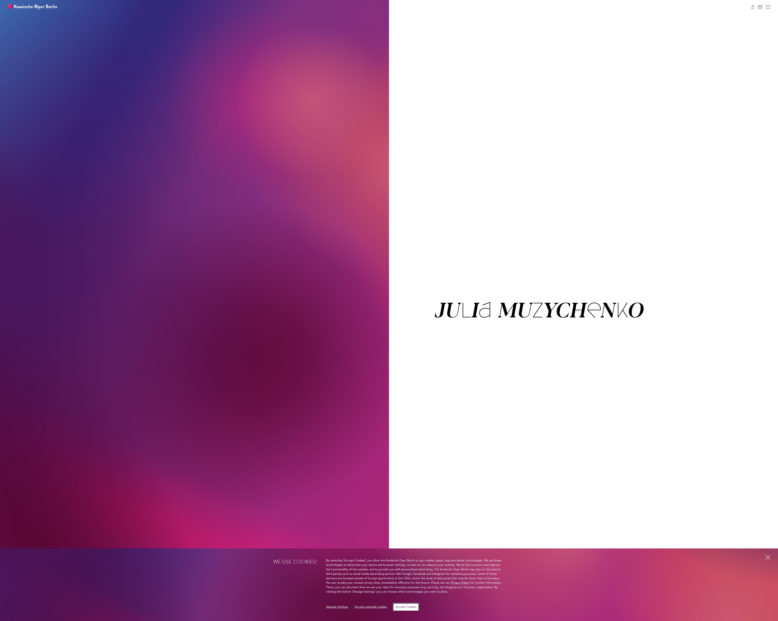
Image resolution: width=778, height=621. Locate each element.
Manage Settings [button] (337, 607)
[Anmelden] (752, 7)
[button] (768, 7)
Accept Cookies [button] (405, 607)
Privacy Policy (460, 583)
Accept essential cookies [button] (371, 607)
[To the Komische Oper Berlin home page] (32, 7)
